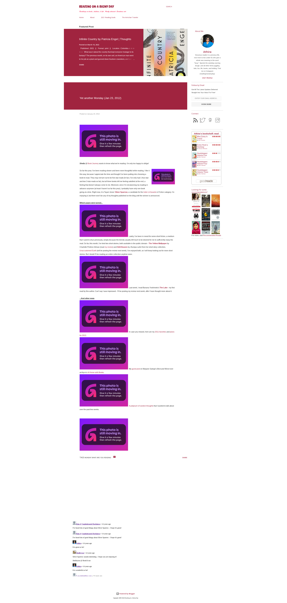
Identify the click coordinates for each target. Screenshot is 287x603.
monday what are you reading (98, 457)
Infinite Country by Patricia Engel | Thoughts (105, 39)
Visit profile (207, 78)
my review (109, 247)
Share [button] (81, 65)
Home (81, 17)
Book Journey (93, 163)
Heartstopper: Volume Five (202, 154)
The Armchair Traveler (130, 17)
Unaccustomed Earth (88, 251)
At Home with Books (96, 372)
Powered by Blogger (127, 594)
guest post (136, 369)
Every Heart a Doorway (202, 146)
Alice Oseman (202, 157)
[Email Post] (114, 457)
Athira (207, 52)
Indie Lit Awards (150, 192)
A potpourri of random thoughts (141, 406)
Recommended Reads (212, 235)
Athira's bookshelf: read (206, 133)
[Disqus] (129, 490)
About (92, 17)
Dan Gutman (202, 140)
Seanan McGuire (203, 148)
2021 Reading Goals (108, 17)
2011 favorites (160, 332)
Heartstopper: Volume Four (202, 163)
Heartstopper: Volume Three (202, 171)
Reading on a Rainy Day (96, 6)
